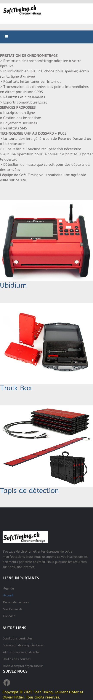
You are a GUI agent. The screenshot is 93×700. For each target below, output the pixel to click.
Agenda (8, 588)
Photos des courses (17, 659)
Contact (9, 616)
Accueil (8, 595)
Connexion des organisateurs (23, 645)
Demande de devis (16, 602)
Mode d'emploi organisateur (23, 666)
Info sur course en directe (21, 652)
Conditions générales (18, 638)
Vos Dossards (12, 609)
